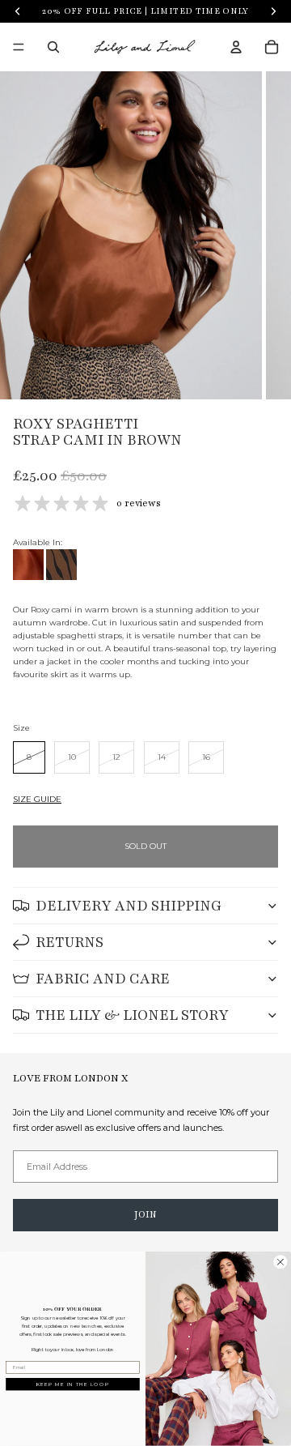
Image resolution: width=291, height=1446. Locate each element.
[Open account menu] (236, 47)
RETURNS (69, 942)
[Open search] (53, 47)
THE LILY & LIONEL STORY (132, 1015)
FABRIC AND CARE (103, 978)
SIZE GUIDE (37, 799)
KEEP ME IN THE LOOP (73, 1384)
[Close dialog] (280, 1262)
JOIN (145, 1214)
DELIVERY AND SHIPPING (128, 905)
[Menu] (18, 47)
